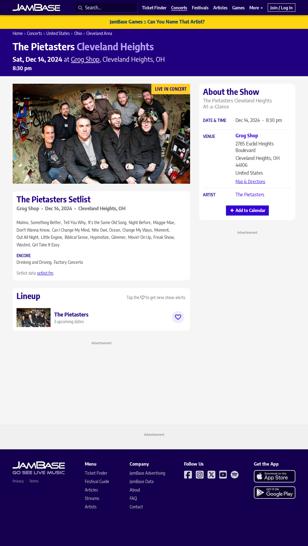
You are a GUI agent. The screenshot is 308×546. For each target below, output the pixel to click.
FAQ (133, 498)
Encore (24, 256)
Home (18, 33)
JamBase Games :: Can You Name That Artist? (157, 22)
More (254, 7)
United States (58, 33)
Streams (92, 498)
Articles (91, 489)
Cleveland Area (99, 33)
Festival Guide (97, 481)
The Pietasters (250, 195)
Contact (136, 506)
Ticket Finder (96, 473)
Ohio (78, 33)
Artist (209, 195)
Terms (33, 481)
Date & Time (214, 121)
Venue (209, 137)
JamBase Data (142, 481)
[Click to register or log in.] (178, 317)
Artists (91, 506)
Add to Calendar (250, 210)
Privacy (18, 481)
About (135, 489)
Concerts (34, 33)
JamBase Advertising (147, 473)
